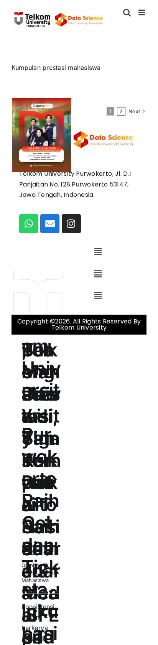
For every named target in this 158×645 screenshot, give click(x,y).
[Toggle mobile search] (127, 12)
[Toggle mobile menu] (142, 12)
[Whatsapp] (28, 223)
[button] (98, 252)
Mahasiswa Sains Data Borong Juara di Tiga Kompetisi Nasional (41, 372)
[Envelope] (49, 223)
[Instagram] (71, 223)
